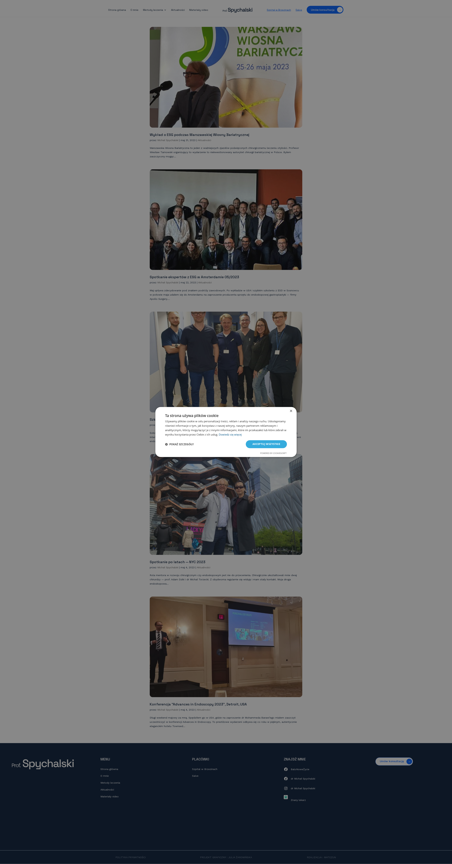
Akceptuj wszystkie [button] (266, 444)
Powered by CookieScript (273, 453)
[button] (179, 444)
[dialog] (226, 432)
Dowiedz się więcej (230, 434)
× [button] (291, 411)
